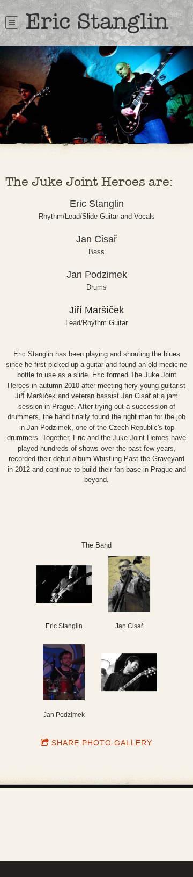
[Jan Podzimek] (64, 672)
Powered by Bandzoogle (96, 839)
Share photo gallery (101, 742)
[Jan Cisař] (129, 584)
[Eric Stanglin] (64, 584)
